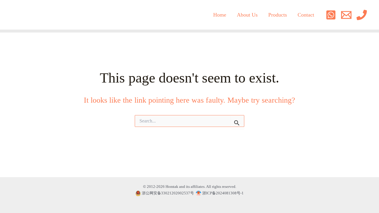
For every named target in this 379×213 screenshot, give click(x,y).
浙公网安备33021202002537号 (168, 193)
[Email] (346, 14)
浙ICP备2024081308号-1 (222, 193)
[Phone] (361, 14)
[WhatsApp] (330, 14)
